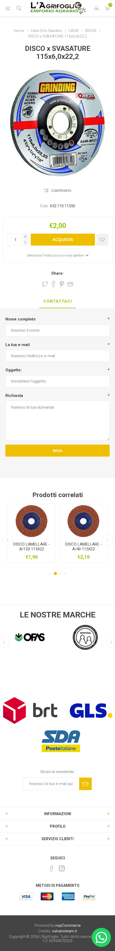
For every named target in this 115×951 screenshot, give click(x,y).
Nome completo (20, 319)
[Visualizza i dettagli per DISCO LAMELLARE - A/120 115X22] (31, 521)
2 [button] (54, 573)
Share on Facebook (53, 284)
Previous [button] (7, 539)
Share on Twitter (45, 284)
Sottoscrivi (85, 784)
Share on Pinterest (62, 284)
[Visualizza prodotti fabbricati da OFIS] (30, 637)
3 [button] (59, 573)
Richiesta (14, 395)
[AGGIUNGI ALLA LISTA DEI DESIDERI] (102, 240)
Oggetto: (13, 370)
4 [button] (65, 573)
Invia (58, 451)
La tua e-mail (17, 344)
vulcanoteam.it (64, 931)
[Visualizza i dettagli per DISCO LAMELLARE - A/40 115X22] (83, 521)
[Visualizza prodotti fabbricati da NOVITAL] (85, 637)
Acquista (62, 239)
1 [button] (50, 573)
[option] (31, 533)
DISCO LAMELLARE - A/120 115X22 (31, 546)
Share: (57, 273)
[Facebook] (51, 868)
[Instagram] (61, 868)
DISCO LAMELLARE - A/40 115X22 (83, 546)
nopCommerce (68, 925)
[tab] (57, 301)
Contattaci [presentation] (57, 301)
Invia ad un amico (70, 284)
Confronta (61, 191)
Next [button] (107, 539)
